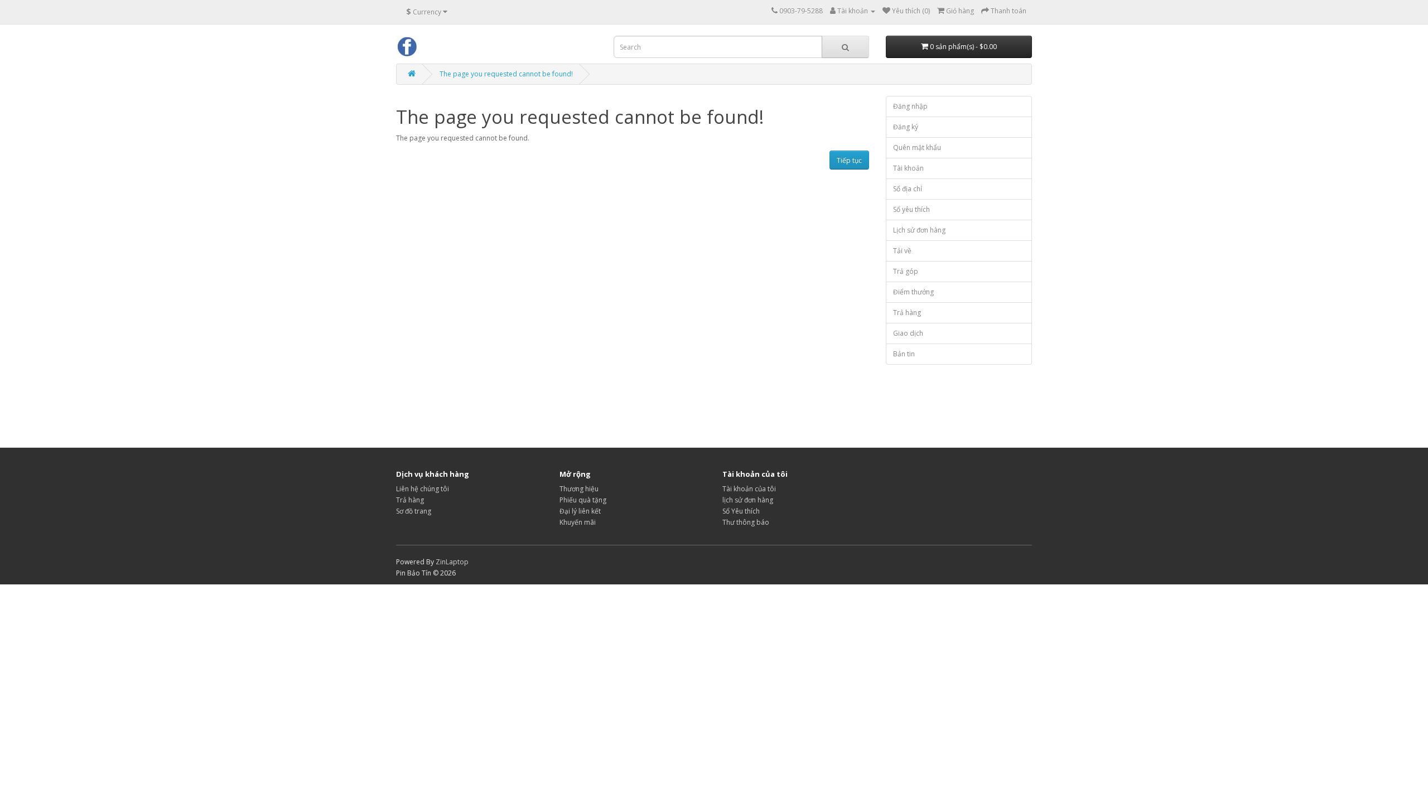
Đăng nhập (910, 106)
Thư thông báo (745, 522)
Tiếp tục (849, 160)
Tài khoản (908, 168)
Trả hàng (907, 312)
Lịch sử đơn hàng (919, 230)
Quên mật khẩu (917, 147)
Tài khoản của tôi (749, 489)
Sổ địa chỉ (907, 189)
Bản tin (904, 354)
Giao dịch (908, 333)
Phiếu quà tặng (582, 500)
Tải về (902, 250)
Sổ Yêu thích (741, 511)
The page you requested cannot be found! (506, 74)
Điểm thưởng (913, 292)
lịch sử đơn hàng (747, 500)
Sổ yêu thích (911, 209)
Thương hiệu (579, 489)
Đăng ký (905, 127)
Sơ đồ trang (413, 511)
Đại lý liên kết (580, 511)
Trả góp (905, 271)
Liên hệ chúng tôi (422, 489)
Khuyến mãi (577, 522)
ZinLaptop (452, 562)
